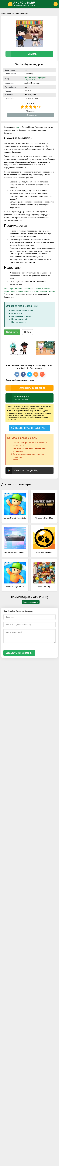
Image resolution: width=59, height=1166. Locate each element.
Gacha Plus (28, 288)
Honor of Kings (16, 291)
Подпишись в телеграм (30, 428)
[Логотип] (27, 4)
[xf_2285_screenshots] (18, 348)
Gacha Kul (38, 288)
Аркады (41, 77)
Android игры (22, 13)
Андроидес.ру (7, 13)
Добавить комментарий (19, 653)
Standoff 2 (28, 291)
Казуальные (30, 79)
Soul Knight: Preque (12, 288)
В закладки (32, 115)
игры (19, 127)
